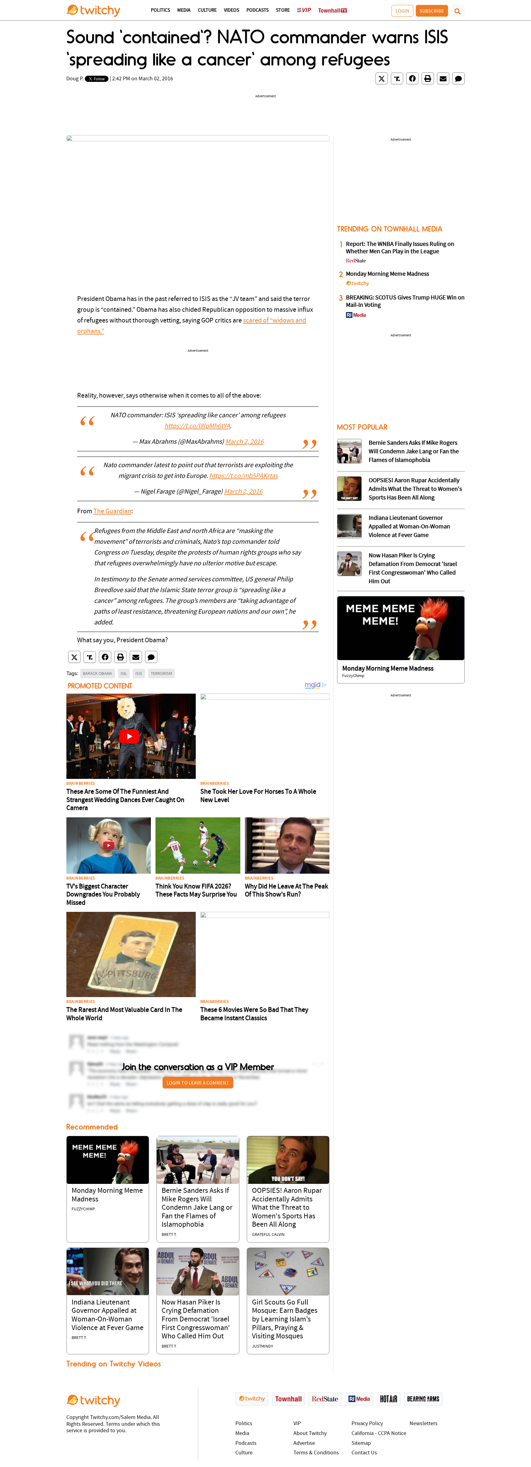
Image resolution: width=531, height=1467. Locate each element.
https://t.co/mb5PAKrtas (243, 476)
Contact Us (364, 1453)
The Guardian (112, 511)
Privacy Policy (367, 1424)
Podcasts (257, 10)
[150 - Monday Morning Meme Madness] (400, 628)
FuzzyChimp (83, 1209)
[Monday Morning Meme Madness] (108, 1160)
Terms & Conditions (316, 1453)
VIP (297, 1424)
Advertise (304, 1443)
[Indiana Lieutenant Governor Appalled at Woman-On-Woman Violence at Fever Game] (108, 1271)
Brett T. (169, 1235)
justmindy (262, 1346)
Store (283, 10)
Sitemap (361, 1443)
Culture (207, 10)
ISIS (139, 673)
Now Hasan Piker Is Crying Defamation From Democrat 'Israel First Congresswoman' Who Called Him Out (196, 1319)
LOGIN (402, 11)
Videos (231, 10)
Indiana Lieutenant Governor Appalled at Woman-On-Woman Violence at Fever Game (409, 527)
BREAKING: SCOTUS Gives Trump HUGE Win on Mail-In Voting (405, 301)
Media (184, 10)
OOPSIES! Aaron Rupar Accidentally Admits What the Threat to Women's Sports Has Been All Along (287, 1208)
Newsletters (424, 1424)
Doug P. (75, 79)
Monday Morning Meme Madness (387, 274)
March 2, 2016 (244, 442)
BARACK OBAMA (97, 673)
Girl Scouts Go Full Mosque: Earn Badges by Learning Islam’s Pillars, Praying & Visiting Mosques (284, 1319)
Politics (160, 10)
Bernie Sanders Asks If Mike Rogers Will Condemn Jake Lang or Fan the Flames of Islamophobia (197, 1208)
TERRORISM (161, 673)
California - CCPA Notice (379, 1434)
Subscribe (432, 11)
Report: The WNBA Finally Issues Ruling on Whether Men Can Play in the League (400, 248)
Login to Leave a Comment (198, 1083)
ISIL (124, 673)
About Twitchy (310, 1434)
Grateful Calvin (268, 1235)
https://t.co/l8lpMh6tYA (197, 426)
